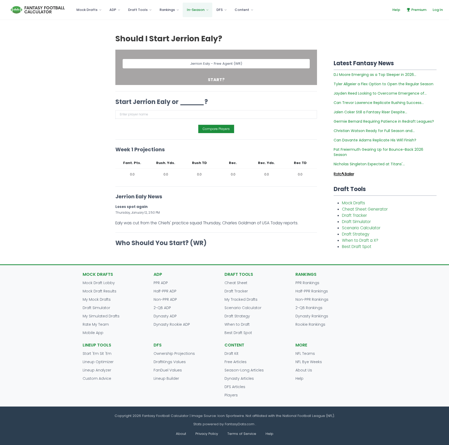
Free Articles (235, 361)
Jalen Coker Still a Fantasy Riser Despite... (370, 112)
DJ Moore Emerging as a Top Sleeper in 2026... (375, 74)
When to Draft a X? (360, 240)
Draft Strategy (355, 234)
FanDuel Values (168, 370)
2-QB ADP (162, 307)
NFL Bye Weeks (308, 361)
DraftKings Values (170, 361)
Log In (438, 9)
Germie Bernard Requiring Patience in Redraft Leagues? (384, 121)
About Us (303, 370)
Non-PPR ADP (165, 299)
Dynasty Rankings (311, 316)
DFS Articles (234, 386)
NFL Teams (305, 353)
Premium (418, 9)
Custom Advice (97, 378)
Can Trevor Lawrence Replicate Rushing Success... (379, 102)
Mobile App (93, 332)
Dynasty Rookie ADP (172, 324)
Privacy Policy (206, 433)
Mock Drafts (86, 9)
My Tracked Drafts (240, 299)
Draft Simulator (356, 221)
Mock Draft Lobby (99, 282)
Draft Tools (138, 9)
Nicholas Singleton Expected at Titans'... (369, 164)
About (181, 433)
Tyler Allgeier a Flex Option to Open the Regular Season (383, 84)
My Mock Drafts (97, 299)
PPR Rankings (307, 282)
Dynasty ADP (165, 316)
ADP (112, 9)
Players (231, 395)
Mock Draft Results (99, 291)
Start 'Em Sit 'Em (97, 353)
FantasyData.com (240, 424)
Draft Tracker (354, 215)
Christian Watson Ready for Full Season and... (374, 130)
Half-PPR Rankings (311, 291)
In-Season (195, 9)
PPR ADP (161, 282)
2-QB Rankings (308, 307)
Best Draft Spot (356, 246)
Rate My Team (96, 324)
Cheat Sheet (235, 282)
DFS (219, 9)
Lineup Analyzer (97, 370)
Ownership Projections (174, 353)
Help (396, 9)
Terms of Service (241, 433)
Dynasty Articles (239, 378)
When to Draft (237, 324)
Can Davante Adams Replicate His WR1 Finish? (375, 140)
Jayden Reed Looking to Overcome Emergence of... (380, 93)
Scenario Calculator (361, 228)
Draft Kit (231, 353)
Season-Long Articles (244, 370)
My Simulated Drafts (101, 316)
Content (242, 9)
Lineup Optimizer (98, 361)
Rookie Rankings (310, 324)
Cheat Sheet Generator (365, 209)
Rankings (167, 9)
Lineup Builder (166, 378)
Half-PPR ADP (165, 291)
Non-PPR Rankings (311, 299)
